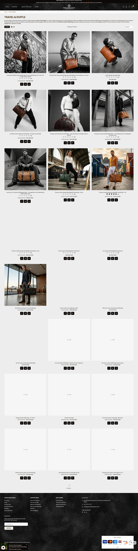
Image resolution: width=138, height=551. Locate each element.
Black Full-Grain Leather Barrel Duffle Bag (113, 308)
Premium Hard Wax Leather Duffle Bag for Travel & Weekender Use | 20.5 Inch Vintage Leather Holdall (25, 76)
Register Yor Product (35, 504)
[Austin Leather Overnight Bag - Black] (69, 285)
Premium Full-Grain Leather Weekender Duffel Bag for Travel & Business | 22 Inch (69, 75)
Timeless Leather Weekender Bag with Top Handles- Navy (25, 251)
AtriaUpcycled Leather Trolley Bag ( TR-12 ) (112, 472)
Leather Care (7, 504)
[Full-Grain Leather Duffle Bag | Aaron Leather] (113, 340)
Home (7, 6)
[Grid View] (12, 27)
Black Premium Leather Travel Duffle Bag (25, 472)
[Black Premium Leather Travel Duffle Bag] (25, 449)
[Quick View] (29, 84)
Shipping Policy (60, 506)
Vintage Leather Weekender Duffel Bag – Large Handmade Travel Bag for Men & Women (69, 134)
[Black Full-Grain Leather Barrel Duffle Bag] (113, 285)
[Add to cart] (25, 84)
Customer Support (35, 500)
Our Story (6, 500)
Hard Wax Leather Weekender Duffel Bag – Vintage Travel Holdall (25, 133)
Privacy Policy (59, 500)
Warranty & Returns (61, 504)
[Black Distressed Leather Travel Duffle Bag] (25, 285)
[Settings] (126, 6)
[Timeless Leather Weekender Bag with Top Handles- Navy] (25, 228)
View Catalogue (34, 510)
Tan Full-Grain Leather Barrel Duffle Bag (25, 363)
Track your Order (34, 502)
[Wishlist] (129, 6)
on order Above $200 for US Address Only (69, 1)
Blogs (5, 502)
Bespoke (6, 508)
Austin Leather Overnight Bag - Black (69, 308)
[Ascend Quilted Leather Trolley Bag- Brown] (69, 449)
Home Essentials (8, 506)
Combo (36, 6)
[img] (24, 78)
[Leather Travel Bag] (69, 395)
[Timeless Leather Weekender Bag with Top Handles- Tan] (113, 169)
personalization (8, 510)
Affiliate (32, 508)
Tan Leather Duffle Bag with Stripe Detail (113, 251)
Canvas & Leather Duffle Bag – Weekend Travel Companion (69, 363)
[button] (132, 6)
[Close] (26, 544)
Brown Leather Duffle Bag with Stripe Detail (69, 251)
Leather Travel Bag (69, 417)
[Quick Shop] (112, 423)
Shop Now (14, 6)
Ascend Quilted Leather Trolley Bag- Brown (69, 472)
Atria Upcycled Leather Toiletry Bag (18, 546)
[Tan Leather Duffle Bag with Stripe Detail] (113, 228)
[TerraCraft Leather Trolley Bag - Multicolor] (113, 395)
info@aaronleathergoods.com (91, 506)
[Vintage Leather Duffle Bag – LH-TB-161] (25, 395)
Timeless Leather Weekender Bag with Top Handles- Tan (112, 192)
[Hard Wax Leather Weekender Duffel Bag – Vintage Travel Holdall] (25, 111)
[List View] (14, 27)
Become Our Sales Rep (35, 506)
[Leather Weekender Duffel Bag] (113, 52)
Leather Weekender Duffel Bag (112, 75)
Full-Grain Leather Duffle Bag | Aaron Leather (113, 363)
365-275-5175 (88, 504)
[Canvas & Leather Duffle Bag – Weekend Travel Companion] (69, 340)
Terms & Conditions (61, 502)
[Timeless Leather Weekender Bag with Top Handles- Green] (69, 169)
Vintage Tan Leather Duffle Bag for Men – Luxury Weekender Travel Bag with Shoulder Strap (112, 134)
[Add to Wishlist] (21, 84)
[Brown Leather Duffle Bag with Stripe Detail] (69, 228)
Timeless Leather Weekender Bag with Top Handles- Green (69, 192)
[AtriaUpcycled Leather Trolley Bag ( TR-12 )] (113, 449)
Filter (7, 27)
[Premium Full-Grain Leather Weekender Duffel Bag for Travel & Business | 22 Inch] (69, 52)
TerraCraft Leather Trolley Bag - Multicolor (112, 417)
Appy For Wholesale (26, 6)
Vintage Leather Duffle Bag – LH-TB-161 (25, 417)
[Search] (123, 6)
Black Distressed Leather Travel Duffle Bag (25, 308)
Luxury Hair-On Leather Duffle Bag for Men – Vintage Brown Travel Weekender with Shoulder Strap (25, 193)
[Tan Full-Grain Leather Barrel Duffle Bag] (25, 340)
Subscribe (8, 528)
